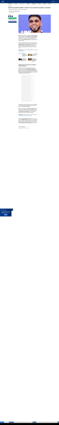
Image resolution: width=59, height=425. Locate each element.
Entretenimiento (21, 3)
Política (16, 3)
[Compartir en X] (10, 16)
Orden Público (10, 3)
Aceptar (6, 214)
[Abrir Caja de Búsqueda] (57, 1)
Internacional (34, 3)
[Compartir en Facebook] (9, 16)
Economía (28, 3)
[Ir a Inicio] (2, 2)
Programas (53, 1)
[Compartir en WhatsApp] (12, 16)
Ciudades (39, 3)
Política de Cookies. (5, 213)
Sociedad (49, 3)
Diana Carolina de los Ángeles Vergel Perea (14, 11)
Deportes (44, 3)
